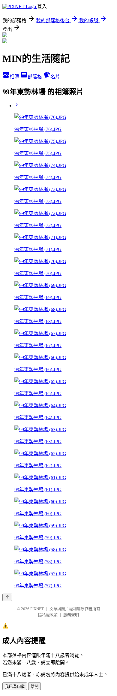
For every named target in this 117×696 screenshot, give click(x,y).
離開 (34, 686)
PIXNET (37, 609)
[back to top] (7, 597)
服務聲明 (71, 615)
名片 (55, 76)
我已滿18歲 (15, 686)
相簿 (15, 76)
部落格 (35, 76)
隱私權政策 (48, 615)
